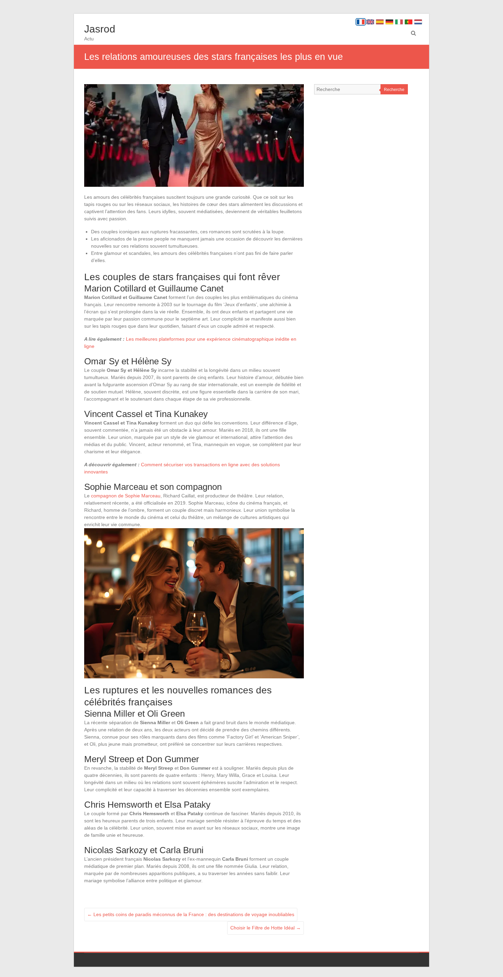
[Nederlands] (418, 22)
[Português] (408, 22)
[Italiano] (399, 22)
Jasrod (99, 29)
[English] (370, 22)
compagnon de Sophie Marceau (125, 495)
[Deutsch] (389, 22)
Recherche (394, 89)
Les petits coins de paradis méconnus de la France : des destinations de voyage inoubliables (190, 914)
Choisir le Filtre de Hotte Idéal (265, 927)
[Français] (361, 22)
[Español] (380, 22)
